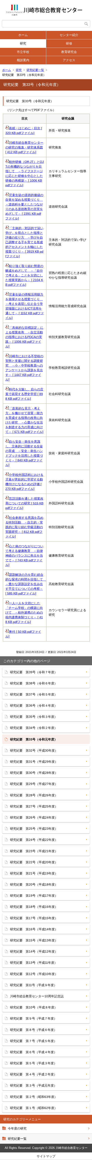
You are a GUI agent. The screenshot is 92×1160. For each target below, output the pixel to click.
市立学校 (23, 52)
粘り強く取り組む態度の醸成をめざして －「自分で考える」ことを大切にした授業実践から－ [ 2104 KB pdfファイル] (24, 275)
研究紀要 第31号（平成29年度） (34, 761)
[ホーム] (46, 10)
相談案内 (23, 60)
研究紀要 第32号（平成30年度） (34, 750)
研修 (69, 43)
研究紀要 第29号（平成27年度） (34, 784)
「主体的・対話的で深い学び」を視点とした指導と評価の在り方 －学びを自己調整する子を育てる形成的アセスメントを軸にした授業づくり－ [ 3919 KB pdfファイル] (24, 242)
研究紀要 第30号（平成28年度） (34, 773)
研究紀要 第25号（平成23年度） (34, 828)
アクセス (69, 60)
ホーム (23, 35)
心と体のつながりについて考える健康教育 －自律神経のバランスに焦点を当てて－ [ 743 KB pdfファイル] (24, 555)
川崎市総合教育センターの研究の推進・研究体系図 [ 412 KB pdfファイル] (24, 147)
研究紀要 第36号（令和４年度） (33, 705)
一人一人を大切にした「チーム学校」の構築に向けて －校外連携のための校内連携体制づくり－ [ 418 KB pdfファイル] (24, 612)
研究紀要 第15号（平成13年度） (34, 940)
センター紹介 (69, 35)
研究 (23, 43)
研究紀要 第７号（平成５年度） (33, 1041)
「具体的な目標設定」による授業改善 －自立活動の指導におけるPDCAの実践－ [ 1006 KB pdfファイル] (24, 337)
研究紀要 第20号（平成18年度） (34, 884)
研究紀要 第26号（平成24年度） (34, 817)
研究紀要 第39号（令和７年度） (33, 672)
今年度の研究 (17, 1128)
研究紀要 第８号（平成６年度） (33, 1030)
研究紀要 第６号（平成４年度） (33, 1052)
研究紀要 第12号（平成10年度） (34, 974)
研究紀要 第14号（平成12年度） (34, 951)
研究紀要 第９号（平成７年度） (33, 1018)
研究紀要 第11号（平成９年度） (33, 985)
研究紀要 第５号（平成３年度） (33, 1063)
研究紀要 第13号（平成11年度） (33, 962)
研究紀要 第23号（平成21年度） (34, 851)
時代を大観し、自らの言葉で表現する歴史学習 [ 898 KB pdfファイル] (24, 393)
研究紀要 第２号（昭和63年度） (33, 1097)
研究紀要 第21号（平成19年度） (34, 873)
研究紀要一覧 (35, 70)
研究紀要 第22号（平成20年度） (34, 862)
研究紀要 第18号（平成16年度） (34, 907)
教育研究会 (69, 52)
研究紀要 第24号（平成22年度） (34, 840)
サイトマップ (46, 1156)
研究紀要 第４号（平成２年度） (33, 1074)
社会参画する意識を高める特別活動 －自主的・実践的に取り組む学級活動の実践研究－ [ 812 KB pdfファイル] (24, 527)
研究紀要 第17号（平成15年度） (34, 918)
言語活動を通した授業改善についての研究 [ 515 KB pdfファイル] (24, 503)
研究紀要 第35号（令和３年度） (33, 716)
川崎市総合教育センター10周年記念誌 (37, 996)
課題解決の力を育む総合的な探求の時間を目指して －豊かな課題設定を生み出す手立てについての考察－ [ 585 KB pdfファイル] (25, 584)
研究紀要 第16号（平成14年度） (34, 929)
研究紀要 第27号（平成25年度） (34, 806)
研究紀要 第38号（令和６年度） (33, 683)
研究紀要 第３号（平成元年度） (33, 1085)
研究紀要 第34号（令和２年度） (33, 728)
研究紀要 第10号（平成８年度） (33, 1007)
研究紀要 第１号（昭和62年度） (33, 1108)
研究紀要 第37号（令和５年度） (33, 694)
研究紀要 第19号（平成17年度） (34, 895)
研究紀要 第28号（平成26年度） (34, 795)
